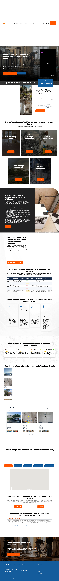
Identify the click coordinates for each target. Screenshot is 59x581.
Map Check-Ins (15, 23)
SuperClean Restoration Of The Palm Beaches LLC (12, 219)
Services (26, 23)
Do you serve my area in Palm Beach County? (15, 518)
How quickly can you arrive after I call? (14, 527)
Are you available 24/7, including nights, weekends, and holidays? (18, 525)
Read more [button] (19, 356)
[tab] (8, 465)
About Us (21, 23)
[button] (55, 352)
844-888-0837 (10, 549)
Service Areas (32, 23)
